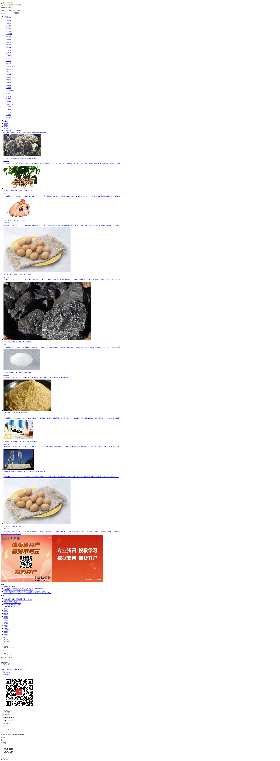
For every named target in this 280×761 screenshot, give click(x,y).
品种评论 (8, 26)
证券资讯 (8, 28)
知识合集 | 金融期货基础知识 (11, 601)
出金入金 (8, 96)
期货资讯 (8, 20)
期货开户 (8, 74)
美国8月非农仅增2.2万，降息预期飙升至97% (15, 598)
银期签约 (8, 93)
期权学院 (8, 23)
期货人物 (8, 42)
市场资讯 (8, 17)
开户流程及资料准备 (11, 90)
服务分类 (6, 16)
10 (13, 534)
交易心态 (8, 53)
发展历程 (8, 115)
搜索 (17, 13)
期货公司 (8, 85)
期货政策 (8, 39)
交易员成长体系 (10, 66)
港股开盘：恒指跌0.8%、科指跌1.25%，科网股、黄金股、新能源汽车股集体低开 (24, 591)
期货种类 (8, 77)
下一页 (16, 534)
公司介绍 (8, 109)
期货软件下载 (9, 104)
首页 (5, 120)
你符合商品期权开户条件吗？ (11, 606)
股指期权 (8, 61)
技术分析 (8, 50)
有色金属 (8, 55)
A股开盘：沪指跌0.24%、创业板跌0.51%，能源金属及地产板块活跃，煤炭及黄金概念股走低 (27, 593)
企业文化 (8, 112)
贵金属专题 (9, 34)
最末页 (19, 534)
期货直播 (8, 44)
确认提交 (3, 742)
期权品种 (8, 82)
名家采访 (8, 31)
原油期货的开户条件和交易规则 (12, 604)
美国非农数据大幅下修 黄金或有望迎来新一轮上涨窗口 (18, 600)
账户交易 (8, 98)
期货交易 (8, 80)
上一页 (6, 534)
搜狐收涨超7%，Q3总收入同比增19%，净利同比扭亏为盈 (18, 590)
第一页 (2, 534)
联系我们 (8, 117)
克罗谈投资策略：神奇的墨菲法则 (12, 603)
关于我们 (8, 106)
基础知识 (8, 47)
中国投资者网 (15, 669)
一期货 (20, 669)
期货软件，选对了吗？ (9, 587)
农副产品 (8, 58)
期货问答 (8, 69)
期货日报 (9, 669)
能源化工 (8, 36)
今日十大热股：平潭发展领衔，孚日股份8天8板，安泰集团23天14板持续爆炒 (23, 588)
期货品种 (8, 71)
